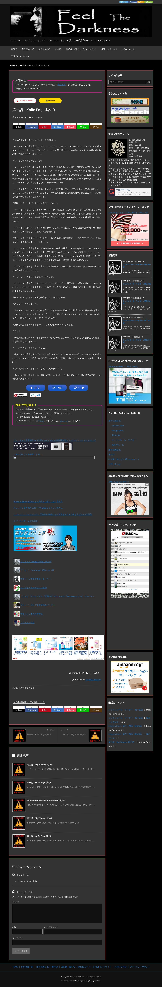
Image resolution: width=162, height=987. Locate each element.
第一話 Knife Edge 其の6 (39, 836)
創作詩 (111, 454)
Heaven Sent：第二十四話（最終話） (125, 726)
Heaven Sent (118, 425)
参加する (145, 591)
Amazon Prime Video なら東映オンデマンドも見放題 (38, 501)
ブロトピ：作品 (27, 622)
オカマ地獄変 (43, 65)
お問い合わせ (114, 464)
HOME (14, 65)
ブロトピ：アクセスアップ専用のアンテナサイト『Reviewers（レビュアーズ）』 (57, 596)
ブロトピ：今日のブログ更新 (33, 587)
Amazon (64, 421)
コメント (15, 902)
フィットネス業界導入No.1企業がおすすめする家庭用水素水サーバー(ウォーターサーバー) (55, 440)
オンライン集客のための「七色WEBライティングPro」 (39, 508)
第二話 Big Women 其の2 (39, 818)
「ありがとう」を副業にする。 (28, 454)
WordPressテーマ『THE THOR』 (123, 366)
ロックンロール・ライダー (124, 440)
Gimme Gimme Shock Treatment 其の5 (46, 800)
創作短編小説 (114, 449)
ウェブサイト (17, 938)
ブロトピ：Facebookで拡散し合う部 (37, 570)
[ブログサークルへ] (129, 192)
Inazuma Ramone (93, 679)
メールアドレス (51, 927)
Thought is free (95, 981)
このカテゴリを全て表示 (130, 589)
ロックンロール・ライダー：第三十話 (137, 284)
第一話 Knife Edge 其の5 (39, 782)
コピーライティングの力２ (26, 521)
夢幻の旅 (61, 84)
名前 (14, 927)
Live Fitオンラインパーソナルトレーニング (128, 212)
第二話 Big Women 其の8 (39, 764)
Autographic (118, 430)
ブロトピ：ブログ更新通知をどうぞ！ (37, 605)
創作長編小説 (114, 421)
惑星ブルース (28, 65)
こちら (41, 421)
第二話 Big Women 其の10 (121, 742)
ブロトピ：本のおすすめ (31, 614)
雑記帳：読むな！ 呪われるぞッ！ (123, 459)
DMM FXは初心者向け (118, 482)
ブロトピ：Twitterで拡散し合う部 (35, 561)
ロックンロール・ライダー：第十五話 (125, 709)
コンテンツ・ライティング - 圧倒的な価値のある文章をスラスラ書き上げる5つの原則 (53, 514)
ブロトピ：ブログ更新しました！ (35, 579)
